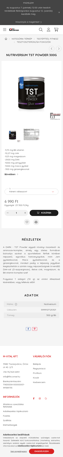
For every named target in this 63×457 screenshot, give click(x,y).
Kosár (36, 377)
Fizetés (6, 416)
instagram (40, 398)
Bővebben (10, 174)
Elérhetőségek (10, 425)
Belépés (37, 364)
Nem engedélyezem (19, 451)
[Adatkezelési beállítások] (46, 398)
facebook (34, 398)
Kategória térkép (22, 38)
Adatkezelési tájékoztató (15, 411)
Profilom (37, 373)
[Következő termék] (58, 48)
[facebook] (28, 329)
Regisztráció (39, 368)
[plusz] (25, 213)
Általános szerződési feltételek (13, 405)
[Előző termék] (51, 48)
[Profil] (48, 30)
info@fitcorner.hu (11, 376)
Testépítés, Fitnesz (47, 38)
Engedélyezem (42, 451)
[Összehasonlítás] (36, 222)
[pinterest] (34, 329)
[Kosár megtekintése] (56, 30)
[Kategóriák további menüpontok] (5, 30)
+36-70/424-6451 (11, 372)
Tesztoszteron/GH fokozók (34, 42)
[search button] (41, 30)
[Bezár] (59, 12)
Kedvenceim (39, 382)
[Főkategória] (6, 38)
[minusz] (7, 213)
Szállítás (7, 420)
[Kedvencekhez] (27, 222)
